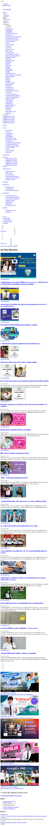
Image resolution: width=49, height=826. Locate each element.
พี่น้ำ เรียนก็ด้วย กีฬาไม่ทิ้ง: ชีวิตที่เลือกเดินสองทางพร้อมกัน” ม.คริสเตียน (19, 325)
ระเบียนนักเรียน (9, 100)
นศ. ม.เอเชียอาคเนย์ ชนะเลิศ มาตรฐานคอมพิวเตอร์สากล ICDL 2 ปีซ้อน (19, 526)
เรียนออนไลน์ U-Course (11, 111)
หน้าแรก (5, 12)
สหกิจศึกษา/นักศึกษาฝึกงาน (9, 808)
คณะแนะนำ (5, 21)
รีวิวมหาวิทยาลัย (17, 816)
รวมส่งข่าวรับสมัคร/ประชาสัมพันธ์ (10, 807)
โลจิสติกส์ (8, 78)
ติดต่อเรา (25, 822)
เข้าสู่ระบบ (5, 3)
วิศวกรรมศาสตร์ (9, 84)
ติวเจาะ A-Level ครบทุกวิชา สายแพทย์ (9, 739)
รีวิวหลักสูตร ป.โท (10, 87)
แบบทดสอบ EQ (9, 103)
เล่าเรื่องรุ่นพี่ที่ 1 (9, 31)
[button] (2, 231)
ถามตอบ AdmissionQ (10, 41)
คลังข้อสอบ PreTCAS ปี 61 (9, 122)
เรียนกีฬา (8, 71)
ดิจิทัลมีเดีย (8, 81)
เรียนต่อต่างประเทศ (10, 60)
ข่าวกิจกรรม (8, 46)
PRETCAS (5, 157)
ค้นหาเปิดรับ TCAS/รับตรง (11, 33)
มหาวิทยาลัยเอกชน (5, 279)
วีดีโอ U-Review (9, 51)
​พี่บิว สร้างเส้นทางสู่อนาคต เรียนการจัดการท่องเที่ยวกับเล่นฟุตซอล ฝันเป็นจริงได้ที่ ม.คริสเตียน (24, 381)
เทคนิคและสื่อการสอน (11, 205)
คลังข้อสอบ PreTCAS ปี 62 (9, 121)
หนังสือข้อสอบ (30, 816)
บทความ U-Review (10, 52)
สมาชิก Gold (8, 113)
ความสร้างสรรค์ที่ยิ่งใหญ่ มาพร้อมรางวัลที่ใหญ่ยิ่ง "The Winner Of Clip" (19, 628)
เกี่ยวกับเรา (20, 822)
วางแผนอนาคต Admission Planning (13, 36)
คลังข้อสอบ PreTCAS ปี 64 (9, 117)
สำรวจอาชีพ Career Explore (12, 38)
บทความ (8, 43)
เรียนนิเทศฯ (8, 68)
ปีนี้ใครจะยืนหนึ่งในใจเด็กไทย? (7, 763)
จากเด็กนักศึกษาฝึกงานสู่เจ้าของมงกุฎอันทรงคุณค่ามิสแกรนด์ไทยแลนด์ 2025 (20, 343)
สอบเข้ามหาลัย (9, 816)
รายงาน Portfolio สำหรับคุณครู (12, 97)
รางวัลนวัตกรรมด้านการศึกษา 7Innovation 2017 (11, 795)
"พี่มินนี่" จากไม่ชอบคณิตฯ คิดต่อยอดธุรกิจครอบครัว (14, 477)
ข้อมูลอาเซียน (43, 816)
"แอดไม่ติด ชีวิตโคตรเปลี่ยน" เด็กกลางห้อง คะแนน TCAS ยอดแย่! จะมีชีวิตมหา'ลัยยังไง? (24, 501)
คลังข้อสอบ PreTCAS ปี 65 (9, 116)
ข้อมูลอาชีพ (8, 108)
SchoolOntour (8, 30)
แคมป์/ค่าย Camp (9, 35)
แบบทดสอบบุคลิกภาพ (10, 105)
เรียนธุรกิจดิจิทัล (9, 70)
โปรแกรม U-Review (10, 49)
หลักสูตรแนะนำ (9, 130)
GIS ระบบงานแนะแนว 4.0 (11, 94)
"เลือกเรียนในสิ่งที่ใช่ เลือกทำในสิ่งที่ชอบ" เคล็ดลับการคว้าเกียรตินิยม (18, 653)
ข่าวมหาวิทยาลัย (9, 29)
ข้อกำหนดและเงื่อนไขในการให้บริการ (9, 822)
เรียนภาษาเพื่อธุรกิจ (10, 76)
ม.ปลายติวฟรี (6, 15)
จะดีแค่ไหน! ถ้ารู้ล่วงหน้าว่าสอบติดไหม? (9, 786)
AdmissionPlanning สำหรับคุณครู (13, 95)
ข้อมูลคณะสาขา (9, 106)
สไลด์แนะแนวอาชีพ (10, 98)
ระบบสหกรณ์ (3, 817)
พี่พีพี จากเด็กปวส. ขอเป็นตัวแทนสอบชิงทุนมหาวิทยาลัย (15, 453)
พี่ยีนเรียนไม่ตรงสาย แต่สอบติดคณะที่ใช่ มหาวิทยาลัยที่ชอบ (16, 429)
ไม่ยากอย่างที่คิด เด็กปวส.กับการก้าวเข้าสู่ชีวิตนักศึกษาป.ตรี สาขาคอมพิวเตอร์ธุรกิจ (22, 603)
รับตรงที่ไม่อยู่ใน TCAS (11, 138)
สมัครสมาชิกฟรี (6, 5)
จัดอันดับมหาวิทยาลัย (10, 57)
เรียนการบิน (8, 65)
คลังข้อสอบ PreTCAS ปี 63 (9, 119)
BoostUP (5, 18)
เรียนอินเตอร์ (8, 62)
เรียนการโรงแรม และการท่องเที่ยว (13, 74)
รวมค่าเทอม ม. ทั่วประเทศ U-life (13, 55)
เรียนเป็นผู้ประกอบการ (11, 73)
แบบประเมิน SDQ (9, 101)
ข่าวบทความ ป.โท (10, 89)
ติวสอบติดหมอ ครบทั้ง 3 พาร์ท (7, 716)
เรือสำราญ (8, 79)
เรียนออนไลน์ (37, 816)
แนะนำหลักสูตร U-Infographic (12, 54)
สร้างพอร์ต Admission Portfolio (12, 39)
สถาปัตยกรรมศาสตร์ (10, 82)
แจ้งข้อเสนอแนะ (4, 814)
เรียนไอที (8, 63)
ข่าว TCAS (8, 27)
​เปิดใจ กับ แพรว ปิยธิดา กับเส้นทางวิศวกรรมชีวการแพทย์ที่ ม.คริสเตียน (19, 362)
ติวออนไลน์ (23, 816)
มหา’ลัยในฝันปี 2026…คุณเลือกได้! (8, 692)
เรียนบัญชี (8, 66)
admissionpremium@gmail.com (9, 801)
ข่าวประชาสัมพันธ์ (10, 44)
